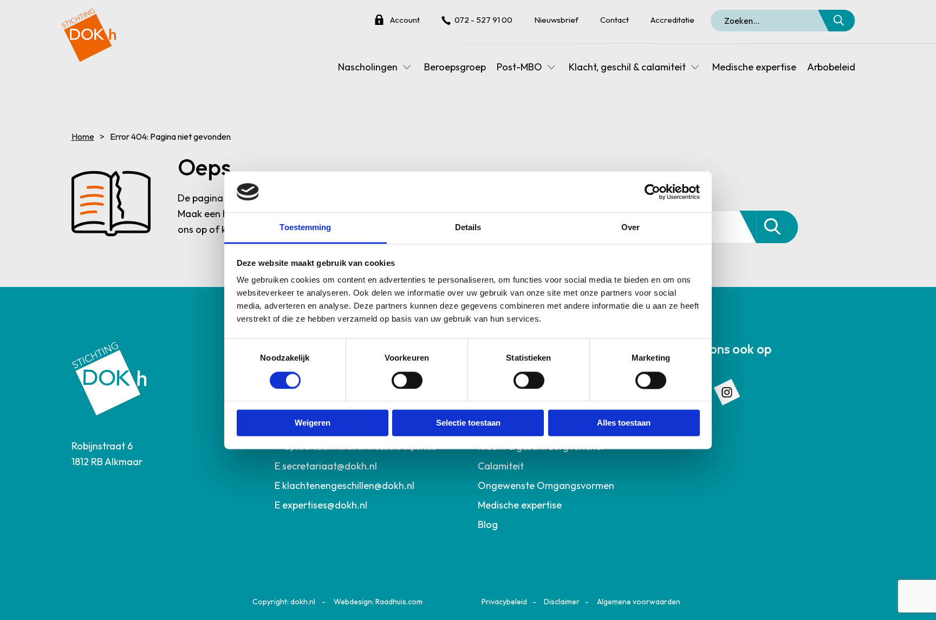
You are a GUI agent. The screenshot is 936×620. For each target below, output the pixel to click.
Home (83, 136)
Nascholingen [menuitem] (368, 67)
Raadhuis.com (398, 601)
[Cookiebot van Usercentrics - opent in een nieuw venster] (652, 192)
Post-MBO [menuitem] (519, 67)
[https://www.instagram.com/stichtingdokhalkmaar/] (726, 390)
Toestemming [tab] (305, 227)
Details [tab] (468, 227)
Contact (614, 20)
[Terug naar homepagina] (89, 31)
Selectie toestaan (468, 423)
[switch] (407, 380)
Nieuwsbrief (556, 20)
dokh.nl (302, 601)
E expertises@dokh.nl (321, 505)
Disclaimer (562, 601)
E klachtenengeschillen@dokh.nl (344, 485)
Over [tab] (630, 227)
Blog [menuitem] (488, 524)
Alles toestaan (624, 423)
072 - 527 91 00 (483, 20)
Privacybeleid (504, 601)
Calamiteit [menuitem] (501, 466)
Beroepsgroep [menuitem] (455, 67)
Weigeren (312, 423)
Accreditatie (672, 20)
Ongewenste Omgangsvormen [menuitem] (546, 485)
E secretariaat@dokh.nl (326, 466)
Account (405, 20)
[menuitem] (367, 466)
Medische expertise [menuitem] (754, 67)
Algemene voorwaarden (638, 601)
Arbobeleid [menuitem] (831, 67)
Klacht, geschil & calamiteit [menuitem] (627, 67)
